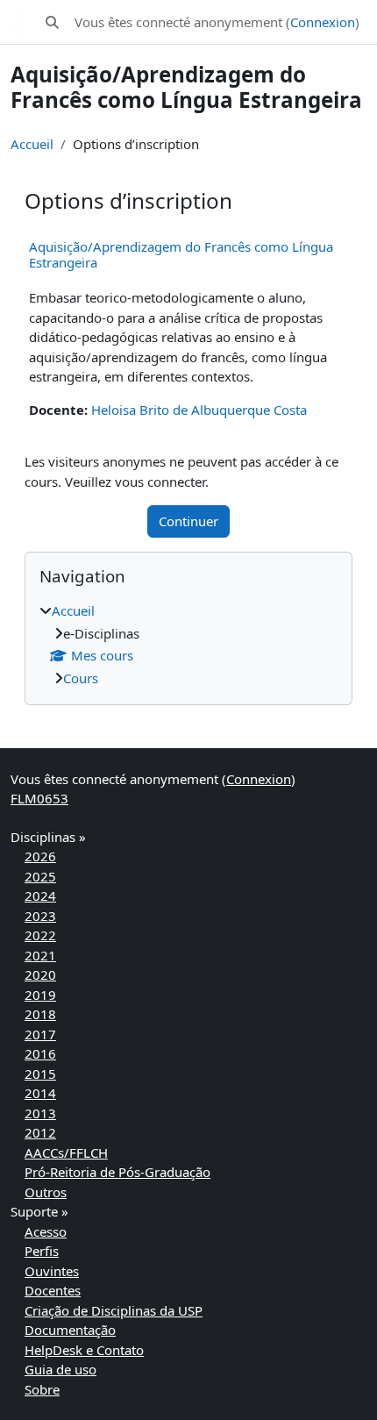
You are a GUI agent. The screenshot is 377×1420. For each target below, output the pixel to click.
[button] (52, 22)
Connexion (322, 22)
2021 (40, 955)
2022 (40, 935)
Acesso (46, 1231)
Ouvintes (52, 1271)
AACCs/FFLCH (66, 1152)
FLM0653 (39, 798)
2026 (40, 856)
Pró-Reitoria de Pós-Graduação (117, 1172)
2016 (40, 1053)
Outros (46, 1192)
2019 (40, 994)
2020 (40, 974)
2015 (40, 1073)
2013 (40, 1113)
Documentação (70, 1329)
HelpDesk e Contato (84, 1350)
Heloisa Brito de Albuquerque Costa (199, 409)
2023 (40, 915)
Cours (80, 678)
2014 (40, 1093)
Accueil (32, 144)
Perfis (42, 1250)
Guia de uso (60, 1369)
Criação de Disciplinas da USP (114, 1310)
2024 (40, 895)
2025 (40, 876)
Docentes (53, 1290)
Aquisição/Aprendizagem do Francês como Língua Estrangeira (181, 254)
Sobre (42, 1389)
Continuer (188, 521)
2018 (40, 1014)
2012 (40, 1132)
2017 (40, 1034)
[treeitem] (188, 644)
